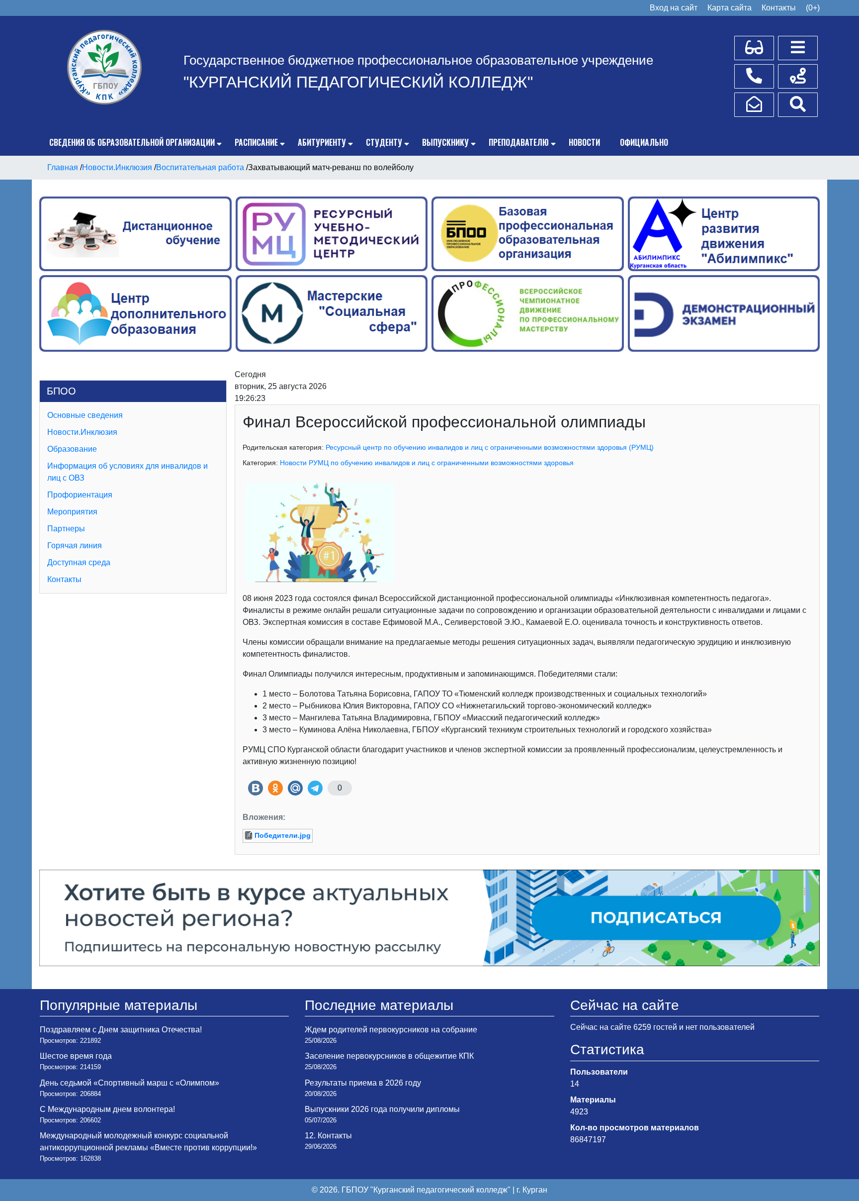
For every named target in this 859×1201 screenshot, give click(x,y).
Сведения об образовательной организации (132, 142)
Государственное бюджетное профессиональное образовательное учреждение (418, 60)
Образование (72, 449)
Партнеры (66, 528)
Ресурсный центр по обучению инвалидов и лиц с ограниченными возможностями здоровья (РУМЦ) (490, 447)
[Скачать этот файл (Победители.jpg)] (250, 835)
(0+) (813, 7)
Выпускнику (445, 142)
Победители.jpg (283, 835)
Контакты (779, 7)
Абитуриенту (322, 142)
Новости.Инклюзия (82, 432)
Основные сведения (85, 415)
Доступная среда (78, 562)
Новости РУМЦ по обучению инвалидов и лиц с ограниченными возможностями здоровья (427, 463)
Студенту (384, 142)
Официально (644, 142)
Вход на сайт (673, 7)
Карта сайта (729, 7)
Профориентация (79, 495)
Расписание (256, 142)
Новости (584, 142)
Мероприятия (72, 511)
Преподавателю (519, 142)
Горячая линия (74, 545)
